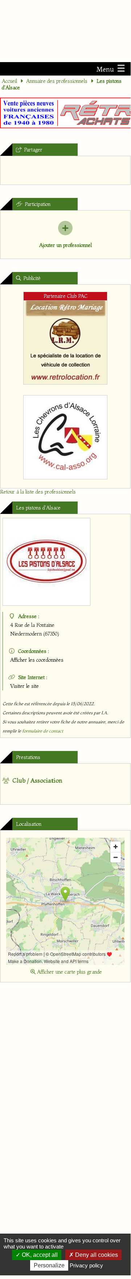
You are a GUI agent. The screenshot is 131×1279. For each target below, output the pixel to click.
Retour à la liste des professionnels (38, 491)
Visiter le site (24, 686)
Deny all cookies (96, 1255)
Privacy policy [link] (86, 1265)
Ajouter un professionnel (65, 245)
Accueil (9, 81)
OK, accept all (39, 1255)
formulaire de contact (42, 731)
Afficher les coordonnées (37, 660)
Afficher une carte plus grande (69, 972)
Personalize (49, 1265)
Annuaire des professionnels (56, 81)
